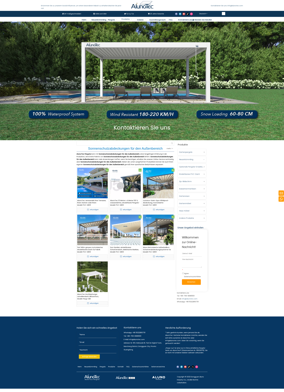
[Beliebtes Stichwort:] (223, 13)
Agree (192, 275)
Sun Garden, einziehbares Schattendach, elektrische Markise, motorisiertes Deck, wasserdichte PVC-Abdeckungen (124, 248)
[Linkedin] (180, 14)
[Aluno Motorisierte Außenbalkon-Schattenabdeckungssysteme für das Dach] (158, 229)
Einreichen (191, 282)
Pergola (103, 367)
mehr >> (170, 148)
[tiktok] (187, 14)
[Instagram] (191, 14)
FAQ (127, 367)
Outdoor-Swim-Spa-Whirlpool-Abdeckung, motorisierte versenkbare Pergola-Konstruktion (157, 201)
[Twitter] (192, 366)
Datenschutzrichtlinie (192, 276)
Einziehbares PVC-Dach (189, 174)
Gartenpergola (185, 152)
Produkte (111, 367)
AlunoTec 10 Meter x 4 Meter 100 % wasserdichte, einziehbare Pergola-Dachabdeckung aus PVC (124, 201)
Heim (80, 367)
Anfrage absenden (89, 356)
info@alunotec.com (189, 299)
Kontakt (121, 367)
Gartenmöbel (185, 203)
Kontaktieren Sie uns (142, 128)
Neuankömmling (186, 159)
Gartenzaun (184, 196)
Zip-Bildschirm (185, 181)
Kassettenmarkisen (187, 189)
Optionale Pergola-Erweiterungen (192, 167)
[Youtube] (183, 14)
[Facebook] (176, 14)
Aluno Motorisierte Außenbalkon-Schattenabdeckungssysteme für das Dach (157, 248)
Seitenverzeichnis (158, 367)
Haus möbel (184, 210)
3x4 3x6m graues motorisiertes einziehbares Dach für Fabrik (90, 248)
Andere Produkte (186, 218)
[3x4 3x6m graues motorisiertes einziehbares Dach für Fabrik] (92, 229)
